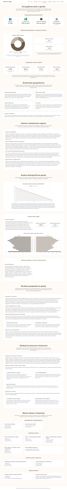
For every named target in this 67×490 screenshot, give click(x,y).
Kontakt (62, 1)
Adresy (58, 1)
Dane (32, 1)
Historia (39, 1)
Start (29, 1)
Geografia (35, 1)
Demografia (44, 1)
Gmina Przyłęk (7, 1)
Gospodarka (50, 1)
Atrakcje (54, 1)
